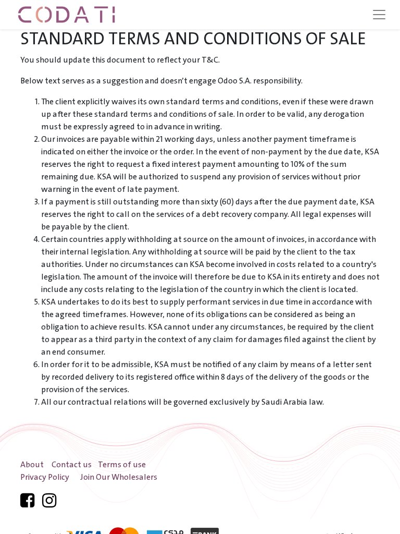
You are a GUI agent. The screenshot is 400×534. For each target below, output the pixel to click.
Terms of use (122, 464)
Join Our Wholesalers (118, 477)
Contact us (72, 464)
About (32, 464)
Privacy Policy (44, 477)
